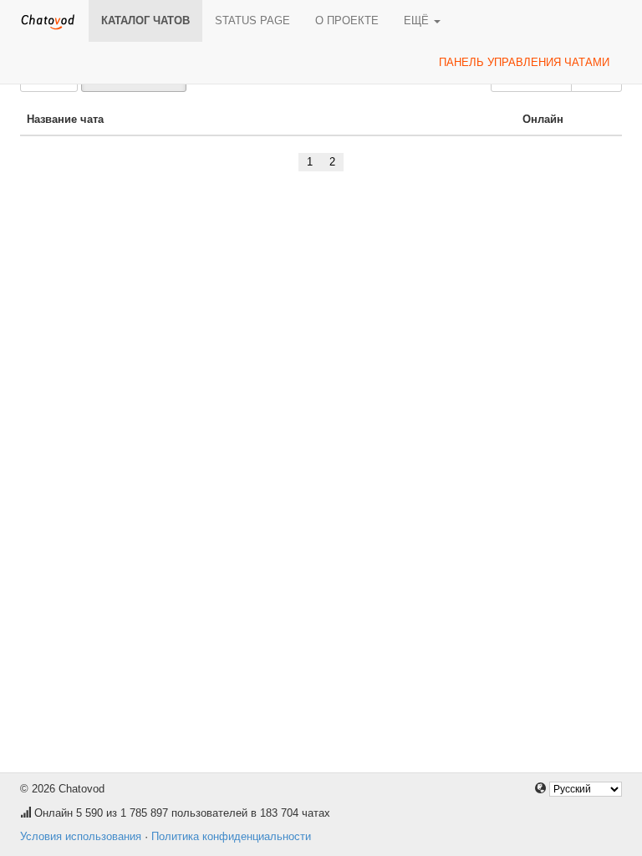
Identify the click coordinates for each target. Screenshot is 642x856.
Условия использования (80, 836)
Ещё (418, 20)
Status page (252, 20)
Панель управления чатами (524, 62)
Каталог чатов (145, 20)
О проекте (347, 20)
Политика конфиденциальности (231, 836)
